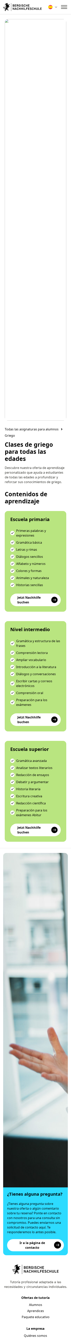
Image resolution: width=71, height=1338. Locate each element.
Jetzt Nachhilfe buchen (29, 599)
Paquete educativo (36, 1317)
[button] (10, 435)
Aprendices (35, 1311)
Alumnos (35, 1305)
